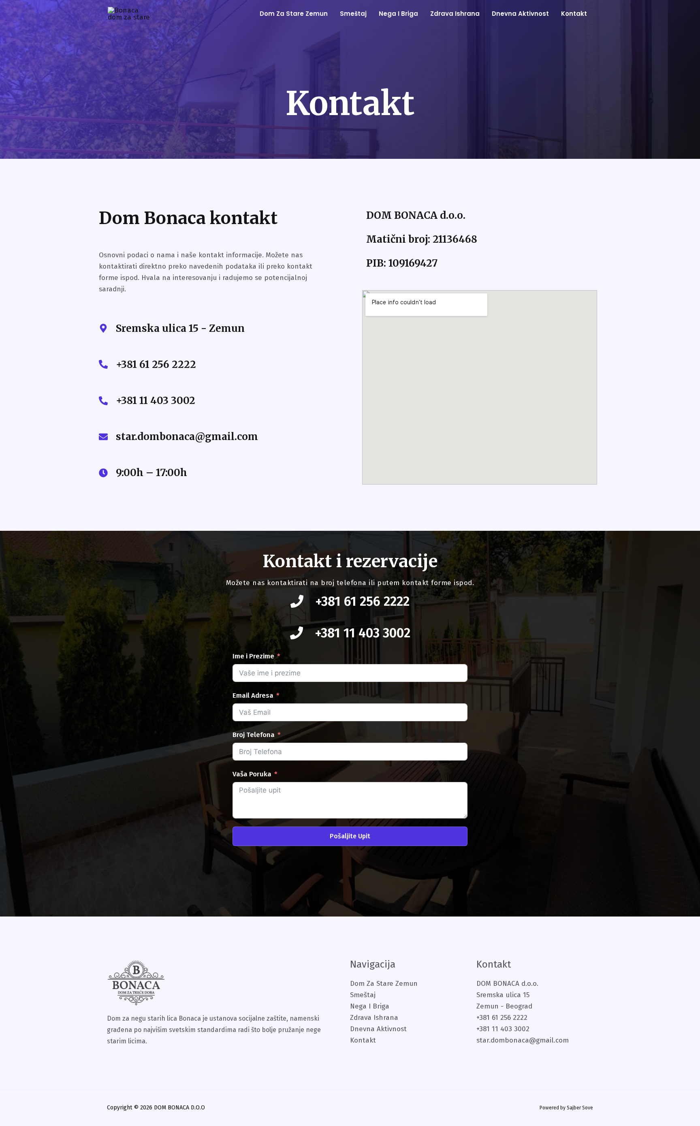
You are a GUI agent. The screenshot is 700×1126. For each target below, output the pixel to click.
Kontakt (574, 13)
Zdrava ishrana (455, 13)
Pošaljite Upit (350, 836)
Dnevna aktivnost (520, 13)
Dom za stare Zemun (294, 13)
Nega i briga (398, 13)
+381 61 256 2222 (156, 364)
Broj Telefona (254, 735)
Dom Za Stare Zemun (384, 983)
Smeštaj (353, 13)
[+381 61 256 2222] (103, 364)
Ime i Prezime (253, 656)
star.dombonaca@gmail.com (187, 436)
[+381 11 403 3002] (103, 400)
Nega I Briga (369, 1006)
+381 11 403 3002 (155, 400)
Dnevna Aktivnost (378, 1029)
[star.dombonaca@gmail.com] (103, 436)
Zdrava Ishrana (374, 1017)
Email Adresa (253, 695)
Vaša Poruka (252, 774)
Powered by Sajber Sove (566, 1108)
